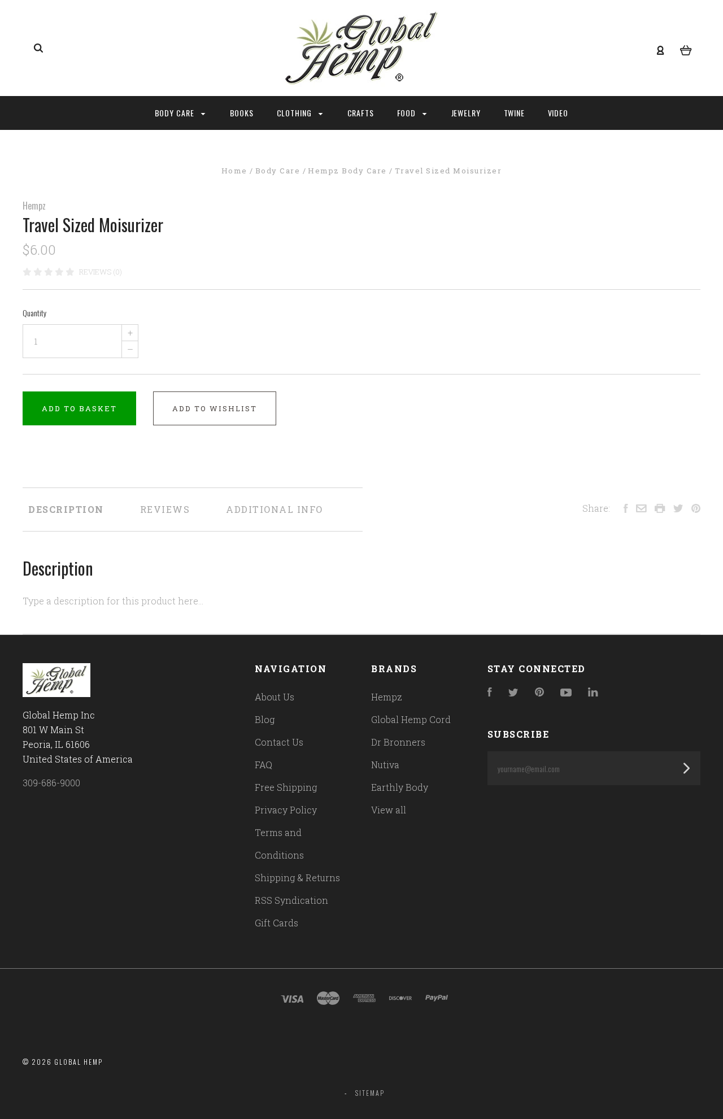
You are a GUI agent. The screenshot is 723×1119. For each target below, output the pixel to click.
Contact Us (279, 742)
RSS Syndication (291, 900)
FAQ (263, 764)
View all (388, 810)
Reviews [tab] (165, 509)
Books (242, 113)
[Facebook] (489, 693)
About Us (274, 697)
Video (558, 113)
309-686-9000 (51, 783)
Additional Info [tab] (274, 509)
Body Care (176, 113)
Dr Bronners (398, 742)
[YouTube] (566, 693)
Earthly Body (399, 787)
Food (408, 113)
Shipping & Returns (297, 877)
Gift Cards (276, 923)
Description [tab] (66, 509)
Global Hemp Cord (411, 719)
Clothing (296, 113)
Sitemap (370, 1093)
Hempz (34, 205)
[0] (686, 48)
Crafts (360, 113)
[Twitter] (513, 693)
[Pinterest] (539, 693)
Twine (514, 113)
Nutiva (385, 764)
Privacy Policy (286, 810)
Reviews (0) (100, 272)
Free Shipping (286, 787)
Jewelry (466, 113)
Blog (265, 719)
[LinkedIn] (593, 693)
